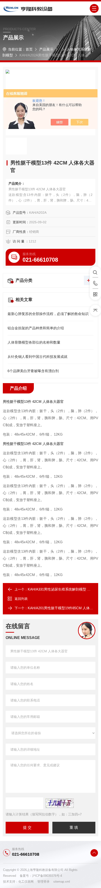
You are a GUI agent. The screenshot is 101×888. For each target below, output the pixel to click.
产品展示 (46, 49)
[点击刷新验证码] (60, 803)
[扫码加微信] (95, 294)
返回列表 (21, 599)
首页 (29, 49)
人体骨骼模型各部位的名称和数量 (34, 342)
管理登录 (43, 881)
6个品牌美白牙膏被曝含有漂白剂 (33, 371)
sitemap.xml (61, 881)
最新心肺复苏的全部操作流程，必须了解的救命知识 (48, 314)
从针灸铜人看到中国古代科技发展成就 (37, 357)
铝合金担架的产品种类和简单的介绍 (36, 328)
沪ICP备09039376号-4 (47, 875)
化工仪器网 (27, 881)
